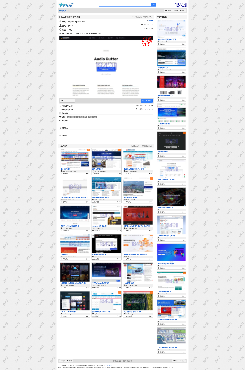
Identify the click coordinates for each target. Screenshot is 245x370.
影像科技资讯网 (163, 151)
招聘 (70, 361)
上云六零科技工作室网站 (166, 263)
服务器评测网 (65, 169)
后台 (183, 361)
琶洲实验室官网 (163, 68)
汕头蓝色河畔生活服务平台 (101, 312)
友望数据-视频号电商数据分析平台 (135, 254)
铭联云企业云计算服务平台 (167, 40)
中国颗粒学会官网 (164, 123)
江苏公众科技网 (97, 169)
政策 (176, 361)
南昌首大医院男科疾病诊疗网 (134, 169)
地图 (63, 361)
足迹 (176, 10)
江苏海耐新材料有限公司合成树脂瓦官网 (74, 197)
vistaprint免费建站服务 (100, 226)
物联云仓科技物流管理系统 (70, 226)
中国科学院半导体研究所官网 (168, 319)
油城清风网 (64, 254)
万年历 (169, 10)
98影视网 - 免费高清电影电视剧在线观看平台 (76, 283)
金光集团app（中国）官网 (133, 312)
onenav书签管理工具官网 (166, 179)
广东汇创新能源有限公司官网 (168, 347)
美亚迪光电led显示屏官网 (100, 283)
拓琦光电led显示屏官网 (165, 96)
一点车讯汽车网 (129, 283)
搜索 (154, 4)
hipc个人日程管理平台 (68, 312)
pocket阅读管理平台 (164, 291)
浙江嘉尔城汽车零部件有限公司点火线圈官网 (139, 226)
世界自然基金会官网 (99, 254)
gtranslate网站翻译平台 (165, 207)
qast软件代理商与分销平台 (167, 236)
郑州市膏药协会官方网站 (100, 197)
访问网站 (147, 100)
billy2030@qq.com (111, 365)
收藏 (183, 10)
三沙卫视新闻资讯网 (131, 197)
